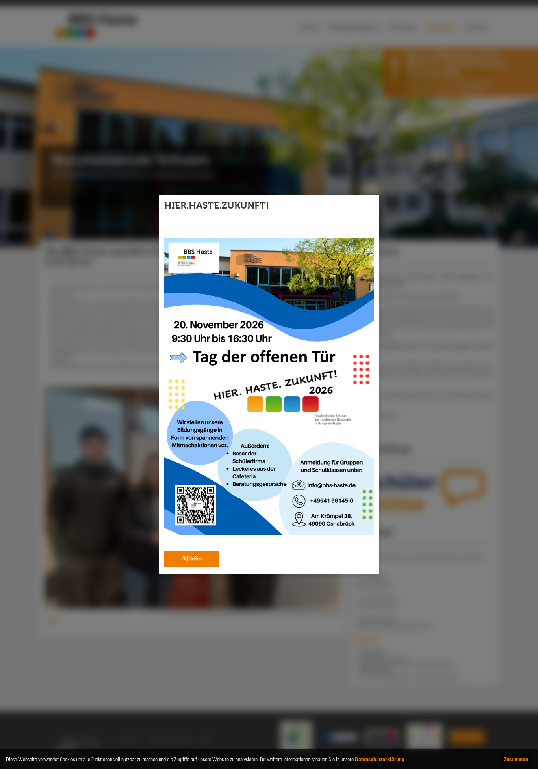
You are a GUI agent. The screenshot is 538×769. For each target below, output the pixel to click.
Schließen (192, 558)
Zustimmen (516, 759)
